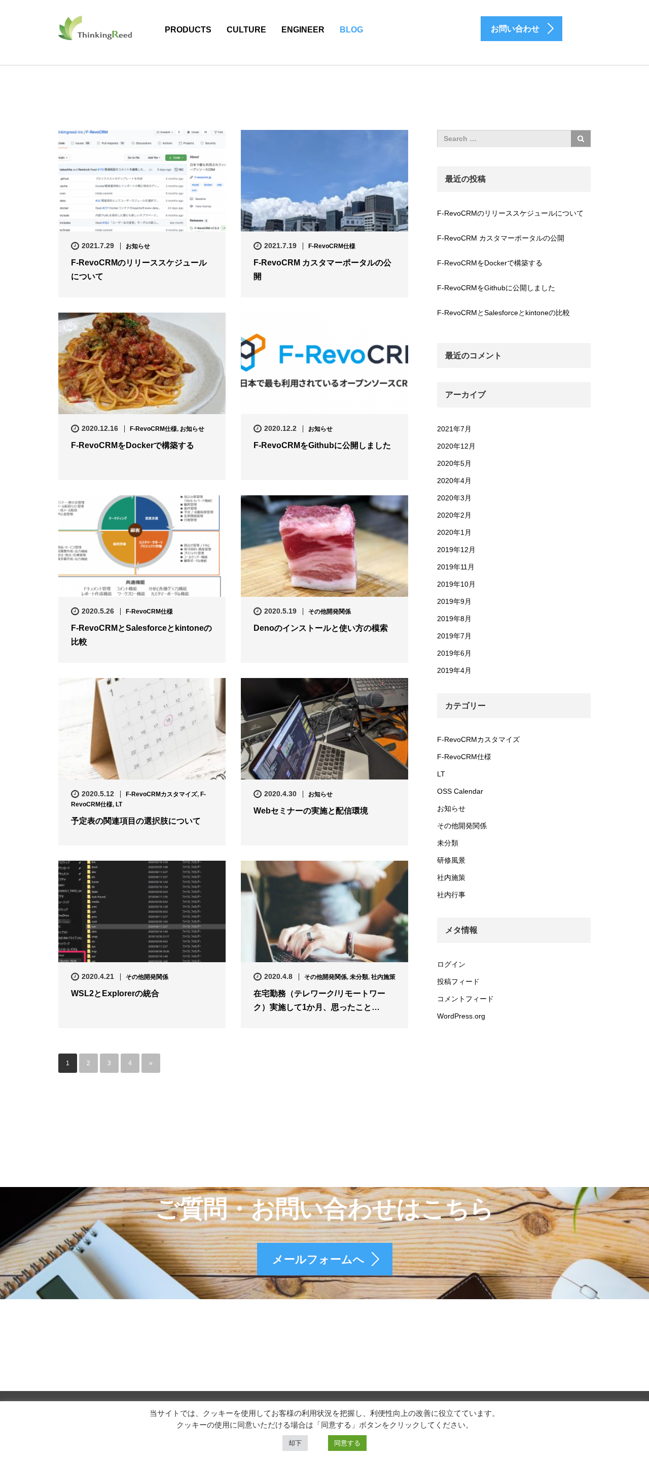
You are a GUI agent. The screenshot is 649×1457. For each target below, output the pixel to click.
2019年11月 (456, 567)
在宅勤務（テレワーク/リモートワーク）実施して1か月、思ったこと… (319, 1000)
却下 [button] (295, 1443)
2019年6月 (454, 653)
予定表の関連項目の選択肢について (136, 821)
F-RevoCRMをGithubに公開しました (322, 445)
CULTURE (246, 29)
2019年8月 (454, 619)
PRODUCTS (188, 29)
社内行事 (451, 895)
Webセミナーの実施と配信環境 (311, 810)
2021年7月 (454, 429)
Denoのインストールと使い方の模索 (321, 628)
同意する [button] (347, 1443)
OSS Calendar (460, 791)
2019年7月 (454, 636)
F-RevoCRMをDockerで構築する (132, 445)
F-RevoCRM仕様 (331, 246)
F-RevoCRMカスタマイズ (161, 794)
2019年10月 (456, 584)
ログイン (451, 964)
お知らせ (138, 246)
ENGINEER (302, 29)
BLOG (351, 29)
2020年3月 (454, 498)
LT (119, 804)
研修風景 (451, 860)
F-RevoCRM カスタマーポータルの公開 (322, 269)
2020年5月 (454, 463)
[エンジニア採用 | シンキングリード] (95, 27)
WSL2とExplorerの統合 (115, 993)
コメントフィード (465, 999)
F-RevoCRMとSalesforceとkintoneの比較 (141, 635)
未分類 (359, 976)
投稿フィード (458, 981)
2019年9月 (454, 601)
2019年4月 (454, 670)
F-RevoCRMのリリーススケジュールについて (139, 269)
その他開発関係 (329, 611)
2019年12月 (456, 550)
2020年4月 (454, 481)
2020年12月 (456, 446)
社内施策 (383, 976)
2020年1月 (454, 532)
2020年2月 (454, 515)
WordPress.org (461, 1016)
